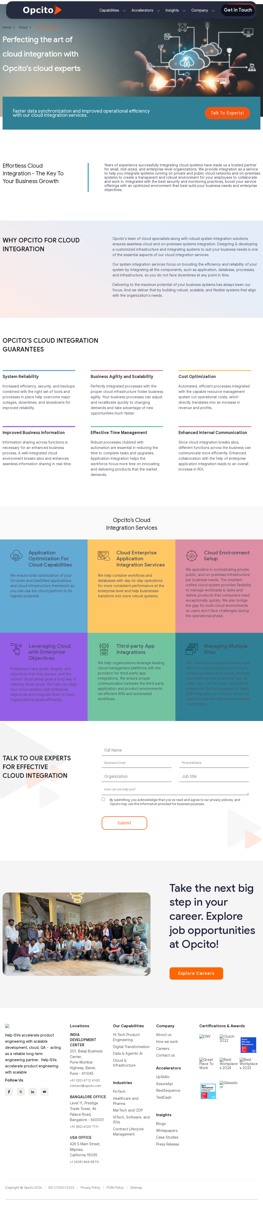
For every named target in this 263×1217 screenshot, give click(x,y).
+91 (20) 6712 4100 (85, 1080)
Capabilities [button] (109, 10)
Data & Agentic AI (128, 1053)
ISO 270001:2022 (61, 1187)
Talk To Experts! (227, 113)
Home (7, 27)
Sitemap (136, 1187)
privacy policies (221, 800)
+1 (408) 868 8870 (84, 1162)
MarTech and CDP (128, 1110)
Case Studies (167, 1137)
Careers (162, 1048)
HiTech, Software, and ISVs (131, 1120)
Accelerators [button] (143, 10)
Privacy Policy (91, 1187)
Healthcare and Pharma (125, 1101)
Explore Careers (196, 973)
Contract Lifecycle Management (128, 1132)
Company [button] (200, 10)
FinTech (119, 1091)
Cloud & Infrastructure (124, 1063)
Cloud (23, 27)
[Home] (42, 9)
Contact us (165, 1055)
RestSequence (168, 1090)
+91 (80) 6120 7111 (84, 1126)
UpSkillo (163, 1077)
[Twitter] (21, 1092)
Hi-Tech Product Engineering (126, 1037)
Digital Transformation (131, 1046)
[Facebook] (9, 1092)
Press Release (167, 1144)
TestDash (164, 1097)
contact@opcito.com (85, 1086)
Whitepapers (166, 1130)
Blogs (161, 1123)
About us (163, 1034)
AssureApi (164, 1083)
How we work (167, 1041)
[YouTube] (44, 1092)
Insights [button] (173, 10)
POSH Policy (116, 1187)
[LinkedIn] (32, 1092)
